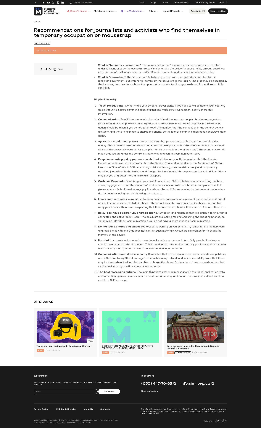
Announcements (182, 3)
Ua (35, 3)
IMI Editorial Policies (66, 409)
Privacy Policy (41, 409)
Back (37, 21)
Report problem (218, 11)
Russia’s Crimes (78, 11)
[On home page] (47, 11)
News (142, 3)
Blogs (153, 3)
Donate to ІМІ (198, 11)
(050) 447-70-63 (156, 383)
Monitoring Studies (104, 11)
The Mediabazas (133, 11)
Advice (152, 11)
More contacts (148, 391)
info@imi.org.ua (195, 383)
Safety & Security (42, 43)
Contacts (105, 409)
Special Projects (171, 11)
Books (165, 3)
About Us (88, 409)
